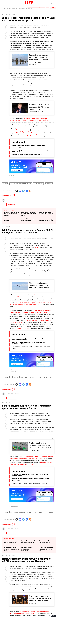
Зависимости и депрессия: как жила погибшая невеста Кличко (28, 213)
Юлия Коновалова (14, 177)
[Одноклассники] (30, 190)
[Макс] (20, 190)
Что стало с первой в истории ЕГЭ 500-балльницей (26, 549)
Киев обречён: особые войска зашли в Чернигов (46, 212)
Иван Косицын (14, 371)
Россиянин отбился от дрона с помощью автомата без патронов (11, 213)
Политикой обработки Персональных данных (38, 7)
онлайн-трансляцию (23, 328)
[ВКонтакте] (26, 190)
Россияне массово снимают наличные (11, 219)
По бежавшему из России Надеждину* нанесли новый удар (46, 549)
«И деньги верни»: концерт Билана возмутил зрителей (46, 219)
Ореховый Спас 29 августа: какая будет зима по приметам (28, 220)
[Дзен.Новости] (16, 190)
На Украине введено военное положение (39, 134)
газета (37, 247)
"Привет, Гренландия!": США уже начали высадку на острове (28, 542)
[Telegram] (23, 190)
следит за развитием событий (22, 136)
